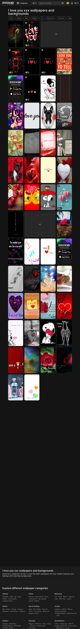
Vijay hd (71, 597)
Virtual (70, 18)
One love (61, 18)
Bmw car (46, 611)
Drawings (32, 621)
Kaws (11, 628)
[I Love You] (64, 88)
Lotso (67, 628)
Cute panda (12, 599)
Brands (5, 606)
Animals (5, 594)
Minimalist (17, 626)
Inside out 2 (60, 628)
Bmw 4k (45, 609)
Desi (56, 599)
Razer (8, 609)
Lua (11, 18)
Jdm (30, 609)
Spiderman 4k (72, 613)
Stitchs (64, 609)
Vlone (19, 18)
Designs (5, 621)
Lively (57, 624)
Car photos (38, 611)
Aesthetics (12, 624)
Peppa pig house (61, 626)
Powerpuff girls (60, 613)
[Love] (15, 116)
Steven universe (60, 611)
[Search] (63, 3)
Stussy (14, 609)
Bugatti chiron (34, 613)
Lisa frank (32, 628)
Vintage (5, 628)
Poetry (34, 18)
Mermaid (38, 624)
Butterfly (5, 597)
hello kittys (14, 611)
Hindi (60, 597)
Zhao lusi (50, 18)
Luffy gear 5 (33, 599)
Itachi (46, 597)
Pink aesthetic (7, 626)
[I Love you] (15, 34)
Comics (57, 606)
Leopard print (7, 601)
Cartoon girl (41, 626)
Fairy (44, 624)
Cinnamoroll (39, 597)
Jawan (69, 599)
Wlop (49, 624)
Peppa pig (63, 624)
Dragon (31, 624)
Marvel (70, 609)
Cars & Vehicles (34, 606)
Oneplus (22, 611)
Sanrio (31, 601)
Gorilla (4, 599)
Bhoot (65, 597)
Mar (26, 18)
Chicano (33, 626)
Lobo (58, 615)
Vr (42, 18)
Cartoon (57, 609)
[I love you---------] (64, 279)
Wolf (11, 597)
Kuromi (31, 597)
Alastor (36, 601)
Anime (31, 594)
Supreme (5, 611)
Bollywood (58, 594)
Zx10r (31, 611)
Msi (3, 609)
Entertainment (59, 621)
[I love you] (48, 88)
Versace (20, 609)
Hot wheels (37, 609)
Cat (15, 597)
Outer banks (72, 626)
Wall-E (71, 624)
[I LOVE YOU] (48, 116)
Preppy (5, 624)
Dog (19, 597)
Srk (56, 597)
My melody (42, 599)
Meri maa (62, 599)
